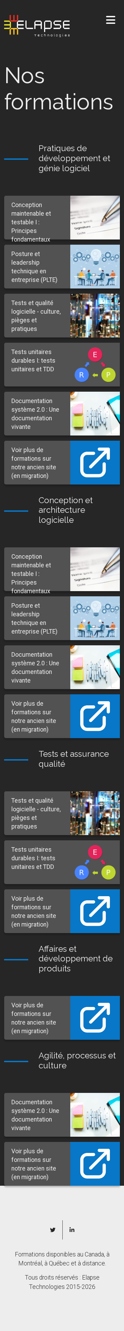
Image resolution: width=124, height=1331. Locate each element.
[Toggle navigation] (111, 20)
